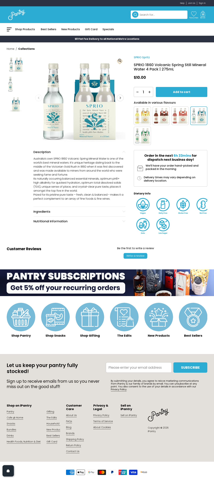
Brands (70, 433)
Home (10, 49)
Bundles (11, 429)
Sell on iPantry (129, 415)
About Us (71, 415)
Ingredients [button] (41, 211)
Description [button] (42, 152)
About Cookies (102, 427)
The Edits (51, 417)
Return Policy (73, 445)
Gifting (50, 411)
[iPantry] (17, 14)
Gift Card (51, 441)
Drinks (10, 435)
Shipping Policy (75, 439)
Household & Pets (56, 423)
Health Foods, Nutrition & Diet (24, 441)
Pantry (10, 411)
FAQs (69, 421)
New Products (54, 429)
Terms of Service (103, 421)
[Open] (8, 470)
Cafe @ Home (15, 417)
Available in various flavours (155, 102)
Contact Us (72, 451)
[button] (203, 14)
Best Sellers (53, 435)
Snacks (11, 423)
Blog (68, 427)
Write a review (135, 256)
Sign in (202, 3)
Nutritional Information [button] (50, 221)
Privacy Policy (119, 389)
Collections (26, 49)
